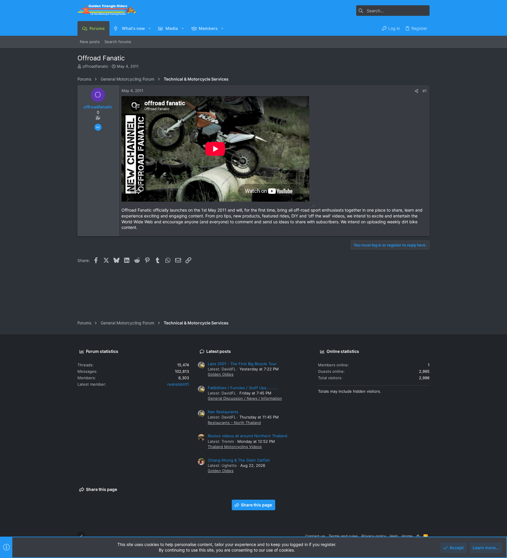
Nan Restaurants (223, 411)
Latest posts (218, 351)
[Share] (416, 91)
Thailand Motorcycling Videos (235, 446)
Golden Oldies (221, 374)
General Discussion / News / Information (245, 398)
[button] (149, 28)
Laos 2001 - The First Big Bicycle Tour (242, 363)
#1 (424, 91)
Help (394, 536)
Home (407, 536)
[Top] (418, 536)
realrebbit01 (178, 384)
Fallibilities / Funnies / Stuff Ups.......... (243, 387)
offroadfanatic (95, 66)
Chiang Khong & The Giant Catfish (239, 460)
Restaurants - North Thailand (234, 422)
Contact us (315, 536)
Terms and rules (343, 536)
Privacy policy (373, 536)
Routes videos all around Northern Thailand (247, 435)
